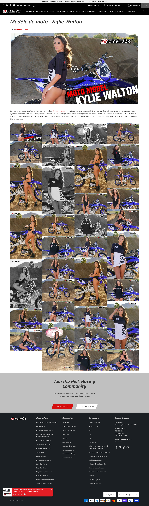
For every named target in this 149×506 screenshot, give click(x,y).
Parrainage (92, 442)
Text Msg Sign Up (86, 407)
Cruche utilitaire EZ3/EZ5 (44, 448)
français (92, 5)
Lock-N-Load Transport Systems (46, 422)
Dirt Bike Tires (40, 426)
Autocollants (67, 442)
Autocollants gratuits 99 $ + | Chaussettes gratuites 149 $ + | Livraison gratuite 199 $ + (74, 1)
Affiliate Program (94, 480)
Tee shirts (66, 422)
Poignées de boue (42, 468)
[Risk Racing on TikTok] (10, 5)
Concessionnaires (95, 484)
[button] (62, 11)
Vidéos (91, 438)
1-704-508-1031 (24, 5)
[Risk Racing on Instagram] (6, 5)
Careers (91, 476)
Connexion (135, 5)
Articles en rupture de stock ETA (99, 452)
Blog (90, 434)
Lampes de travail (68, 450)
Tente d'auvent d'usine (44, 484)
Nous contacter (94, 426)
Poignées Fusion (41, 464)
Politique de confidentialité (97, 464)
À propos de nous (94, 422)
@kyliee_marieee (59, 111)
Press (90, 487)
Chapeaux (66, 434)
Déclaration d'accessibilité (97, 472)
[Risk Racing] (12, 11)
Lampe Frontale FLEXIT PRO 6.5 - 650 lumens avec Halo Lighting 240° (26, 491)
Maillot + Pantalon (42, 476)
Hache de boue (41, 456)
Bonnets (65, 438)
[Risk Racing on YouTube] (14, 5)
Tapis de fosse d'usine (43, 444)
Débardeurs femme (69, 426)
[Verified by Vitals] (25, 494)
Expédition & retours (95, 460)
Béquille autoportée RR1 (44, 440)
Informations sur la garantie (98, 456)
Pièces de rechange (69, 454)
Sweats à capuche (69, 430)
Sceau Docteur (41, 452)
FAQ (90, 430)
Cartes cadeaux (68, 458)
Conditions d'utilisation (96, 468)
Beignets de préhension (44, 472)
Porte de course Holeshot (44, 430)
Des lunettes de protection (45, 480)
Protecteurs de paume (43, 460)
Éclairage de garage (69, 446)
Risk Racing (19, 500)
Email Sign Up (62, 407)
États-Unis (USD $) (112, 5)
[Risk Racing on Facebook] (3, 5)
